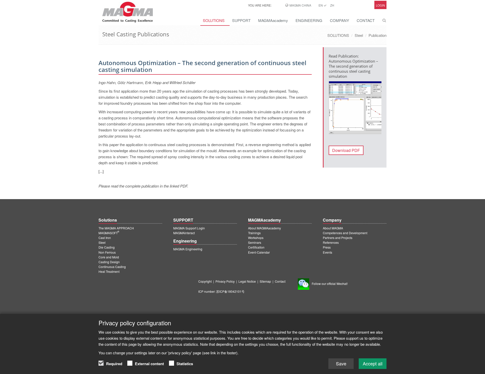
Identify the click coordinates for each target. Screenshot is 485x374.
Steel (359, 35)
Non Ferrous (107, 252)
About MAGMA (333, 228)
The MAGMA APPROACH (116, 228)
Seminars (254, 242)
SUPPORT (241, 20)
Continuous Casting (112, 266)
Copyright (205, 281)
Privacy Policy (225, 281)
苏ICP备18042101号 (230, 291)
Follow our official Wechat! (330, 283)
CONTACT (366, 20)
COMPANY (339, 20)
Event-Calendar (259, 252)
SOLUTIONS (214, 20)
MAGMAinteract (184, 233)
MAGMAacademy (273, 20)
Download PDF (346, 150)
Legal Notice (247, 281)
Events (327, 252)
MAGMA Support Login (189, 228)
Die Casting (107, 247)
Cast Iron (105, 237)
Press (327, 247)
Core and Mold (109, 257)
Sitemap (265, 281)
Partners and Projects (337, 237)
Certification (256, 247)
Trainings (254, 233)
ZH (332, 5)
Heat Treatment (109, 271)
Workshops (255, 237)
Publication (377, 35)
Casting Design (109, 262)
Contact (280, 281)
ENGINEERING (309, 20)
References (331, 242)
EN (321, 5)
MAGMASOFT (109, 233)
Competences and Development (345, 233)
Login (380, 5)
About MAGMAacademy (264, 228)
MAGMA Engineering (187, 249)
